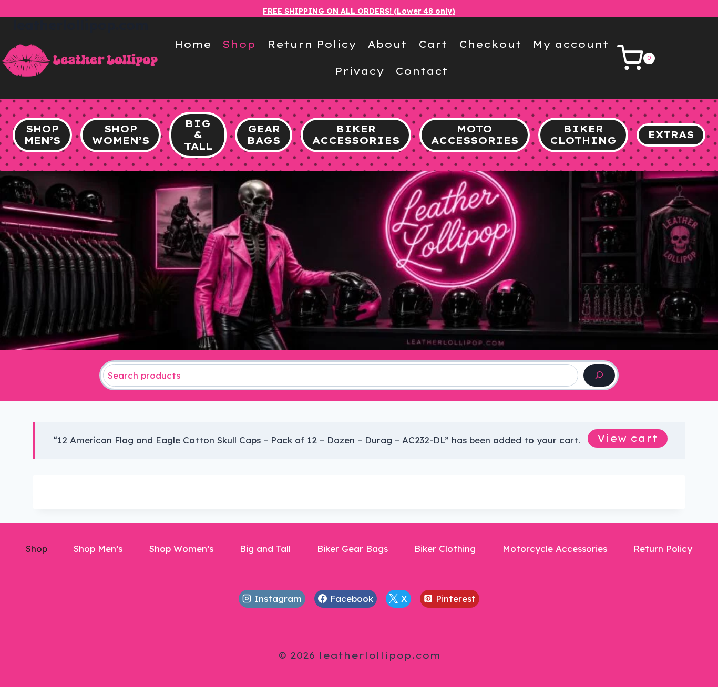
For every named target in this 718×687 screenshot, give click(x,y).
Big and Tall (265, 548)
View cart (627, 438)
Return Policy (311, 44)
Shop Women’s (181, 548)
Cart (432, 44)
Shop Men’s (98, 548)
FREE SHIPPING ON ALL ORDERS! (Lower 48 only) (359, 11)
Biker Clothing (445, 548)
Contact (421, 71)
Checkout (490, 44)
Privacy (359, 71)
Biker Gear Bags (352, 548)
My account (570, 44)
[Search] (599, 375)
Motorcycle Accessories (554, 548)
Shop (238, 44)
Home (192, 44)
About (387, 44)
